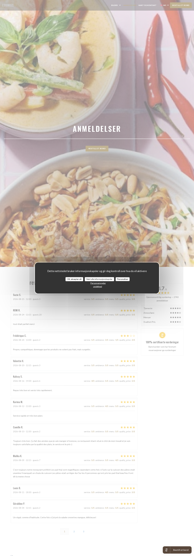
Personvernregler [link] (98, 283)
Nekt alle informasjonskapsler (99, 279)
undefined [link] (97, 286)
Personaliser (122, 279)
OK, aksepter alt (74, 279)
